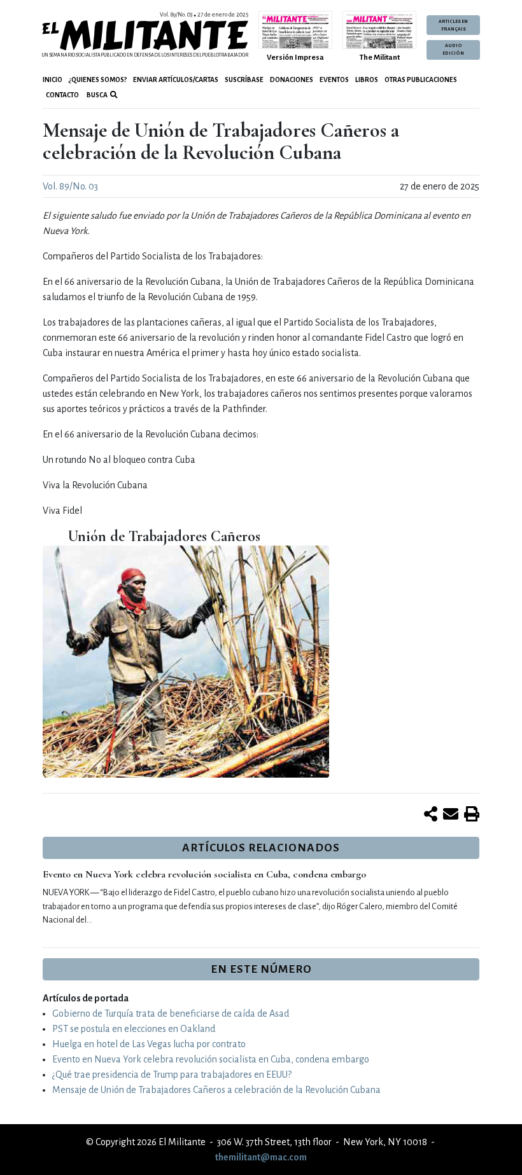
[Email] (450, 815)
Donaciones (291, 79)
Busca (96, 95)
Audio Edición (453, 49)
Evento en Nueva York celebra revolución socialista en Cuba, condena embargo (204, 874)
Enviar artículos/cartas (175, 79)
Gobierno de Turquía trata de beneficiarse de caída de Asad (170, 1013)
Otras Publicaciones (420, 79)
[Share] (430, 815)
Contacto (62, 95)
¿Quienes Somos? (98, 79)
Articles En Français (453, 25)
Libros (366, 79)
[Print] (471, 815)
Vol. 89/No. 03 (70, 186)
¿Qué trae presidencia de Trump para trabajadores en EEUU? (172, 1074)
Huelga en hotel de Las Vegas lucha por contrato (149, 1044)
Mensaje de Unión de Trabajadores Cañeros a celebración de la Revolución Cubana (216, 1090)
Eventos (334, 79)
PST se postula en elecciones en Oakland (133, 1029)
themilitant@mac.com (261, 1157)
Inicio (52, 79)
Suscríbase (244, 79)
